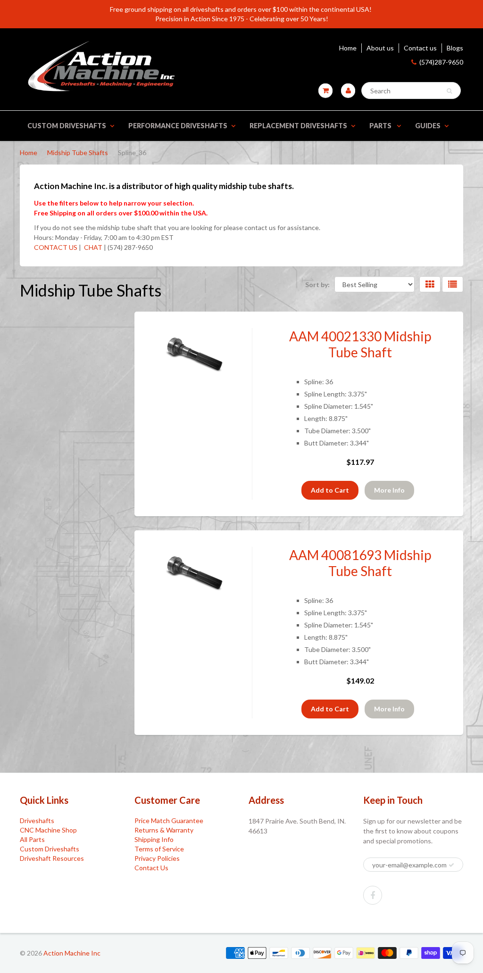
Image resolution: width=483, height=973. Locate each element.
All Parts (32, 839)
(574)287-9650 (441, 62)
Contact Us (151, 868)
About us (380, 48)
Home (348, 48)
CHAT (92, 247)
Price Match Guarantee (168, 820)
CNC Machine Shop (48, 830)
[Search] (449, 91)
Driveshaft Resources (52, 858)
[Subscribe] (451, 865)
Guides (428, 126)
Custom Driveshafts (66, 126)
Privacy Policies (157, 858)
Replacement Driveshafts (298, 126)
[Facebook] (372, 895)
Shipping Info (154, 839)
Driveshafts (37, 820)
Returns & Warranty (163, 830)
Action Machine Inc (71, 953)
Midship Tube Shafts (77, 152)
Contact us (420, 48)
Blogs (455, 48)
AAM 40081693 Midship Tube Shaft (360, 563)
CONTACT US (55, 247)
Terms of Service (159, 849)
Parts (381, 126)
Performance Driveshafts (177, 126)
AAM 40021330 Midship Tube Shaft (360, 344)
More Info (389, 490)
